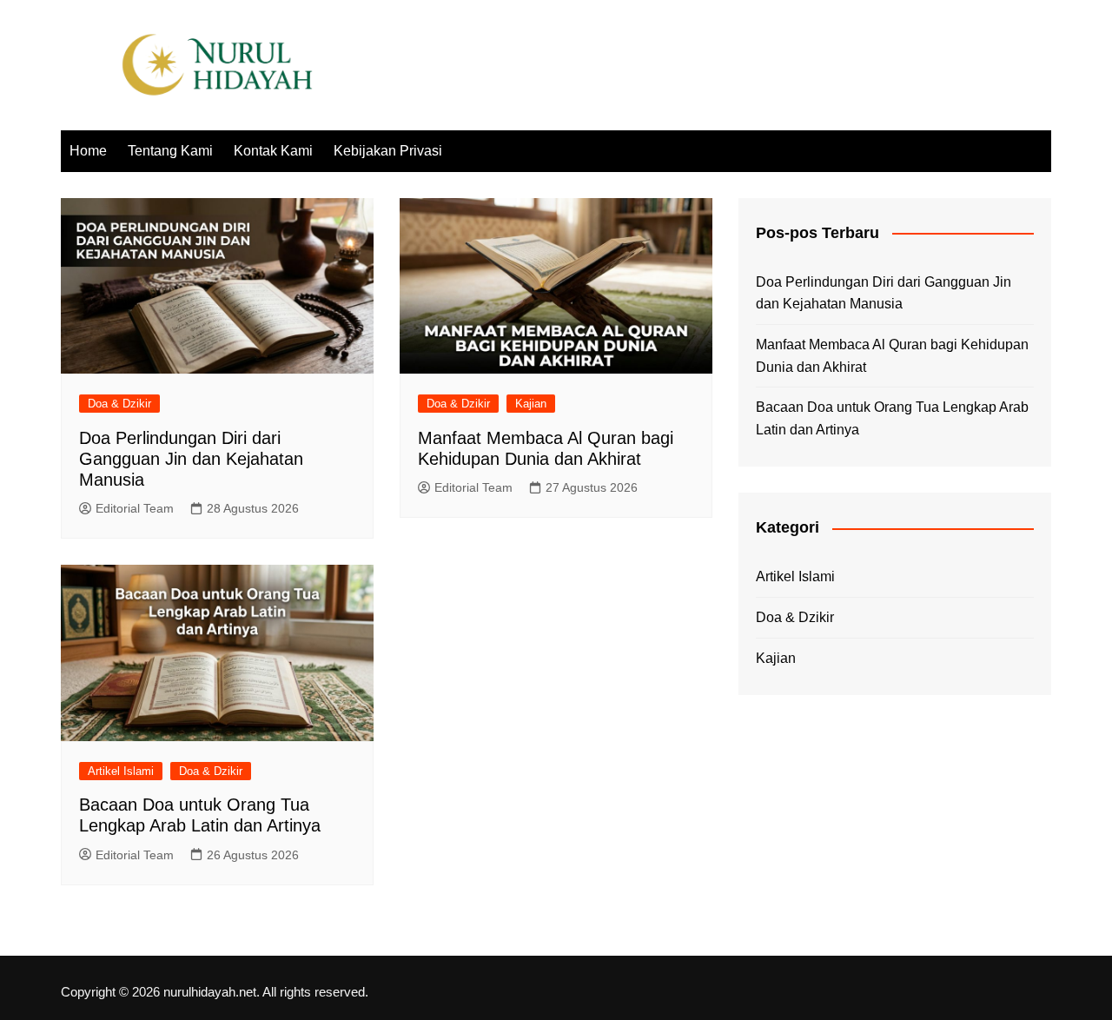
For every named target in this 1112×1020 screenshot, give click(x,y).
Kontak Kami (273, 150)
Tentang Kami (170, 150)
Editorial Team (135, 508)
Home (88, 150)
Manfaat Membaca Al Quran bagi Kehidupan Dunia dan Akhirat (892, 355)
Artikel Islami (121, 771)
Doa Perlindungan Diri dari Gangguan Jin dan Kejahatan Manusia (191, 458)
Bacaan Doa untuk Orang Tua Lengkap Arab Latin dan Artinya (892, 418)
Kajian (530, 403)
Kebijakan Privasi (388, 150)
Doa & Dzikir (119, 403)
